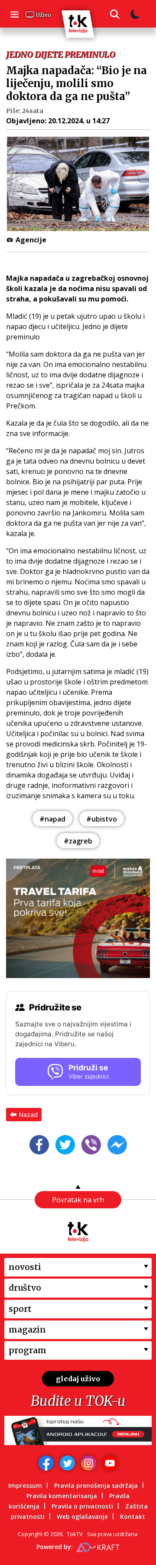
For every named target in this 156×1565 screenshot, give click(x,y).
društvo (25, 1288)
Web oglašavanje (82, 1516)
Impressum (25, 1485)
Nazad (28, 1114)
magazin (27, 1329)
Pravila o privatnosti (82, 1506)
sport (20, 1309)
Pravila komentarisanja (61, 1496)
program (27, 1350)
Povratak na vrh (78, 1199)
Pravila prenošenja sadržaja (96, 1485)
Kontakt (132, 1516)
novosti (25, 1267)
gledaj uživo (78, 1378)
